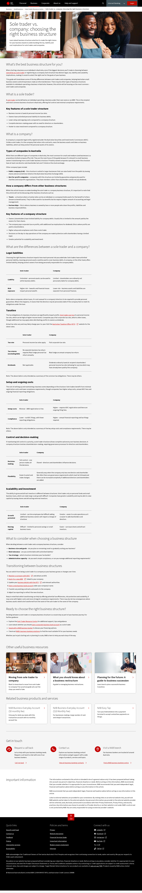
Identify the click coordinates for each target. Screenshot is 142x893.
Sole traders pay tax (67, 315)
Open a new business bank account (21, 586)
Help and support (71, 3)
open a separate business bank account (46, 625)
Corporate (45, 3)
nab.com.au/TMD (96, 866)
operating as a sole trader (15, 73)
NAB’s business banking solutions (28, 631)
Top (71, 818)
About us (57, 3)
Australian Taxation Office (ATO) (63, 324)
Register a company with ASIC (19, 576)
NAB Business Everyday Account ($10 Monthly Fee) (68, 709)
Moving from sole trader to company (23, 679)
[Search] (103, 3)
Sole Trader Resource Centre (27, 621)
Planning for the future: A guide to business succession (113, 679)
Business (33, 3)
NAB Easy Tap (104, 708)
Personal (22, 3)
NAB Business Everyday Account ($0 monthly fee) (24, 709)
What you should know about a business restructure (69, 679)
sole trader (11, 100)
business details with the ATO (28, 582)
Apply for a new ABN (16, 579)
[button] (132, 3)
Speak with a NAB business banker (21, 628)
